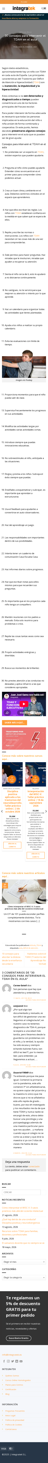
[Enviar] (43, 1192)
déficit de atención (30, 948)
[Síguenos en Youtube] (21, 1361)
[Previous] (2, 816)
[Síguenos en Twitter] (12, 1361)
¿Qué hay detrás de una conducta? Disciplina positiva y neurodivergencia (21, 1221)
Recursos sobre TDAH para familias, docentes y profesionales (20, 1233)
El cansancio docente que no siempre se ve (23, 1243)
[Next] (45, 816)
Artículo (22, 32)
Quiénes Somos (12, 1375)
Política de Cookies (13, 1424)
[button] (24, 2)
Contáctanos (11, 1429)
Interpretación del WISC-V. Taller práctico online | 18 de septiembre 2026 (35, 798)
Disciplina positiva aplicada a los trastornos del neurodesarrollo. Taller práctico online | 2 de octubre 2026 (12, 801)
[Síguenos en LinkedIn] (16, 1361)
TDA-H (29, 32)
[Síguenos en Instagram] (8, 1361)
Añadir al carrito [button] (12, 845)
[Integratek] (24, 8)
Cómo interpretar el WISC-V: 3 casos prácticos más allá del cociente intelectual (24, 907)
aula (20, 948)
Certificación (10, 1389)
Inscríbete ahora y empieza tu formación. (20, 18)
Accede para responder (36, 1000)
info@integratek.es (12, 1354)
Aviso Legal (10, 1415)
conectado (34, 1166)
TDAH (41, 152)
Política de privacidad (14, 1420)
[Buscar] (42, 8)
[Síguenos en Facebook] (4, 1361)
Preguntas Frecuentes (15, 1411)
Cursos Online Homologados (18, 1380)
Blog (7, 1394)
